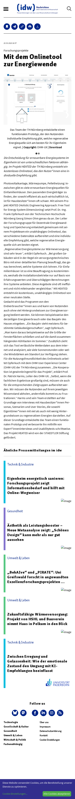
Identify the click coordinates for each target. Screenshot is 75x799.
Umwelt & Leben (13, 735)
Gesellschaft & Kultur (16, 726)
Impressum (45, 726)
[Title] (22, 26)
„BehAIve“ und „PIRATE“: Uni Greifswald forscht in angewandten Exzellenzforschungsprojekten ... (37, 577)
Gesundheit (10, 731)
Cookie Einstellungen (50, 739)
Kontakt (44, 735)
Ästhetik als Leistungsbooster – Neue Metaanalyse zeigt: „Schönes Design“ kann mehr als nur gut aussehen (38, 532)
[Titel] (7, 26)
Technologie (11, 722)
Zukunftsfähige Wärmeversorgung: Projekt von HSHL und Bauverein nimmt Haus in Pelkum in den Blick (37, 619)
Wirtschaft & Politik (15, 739)
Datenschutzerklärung (51, 731)
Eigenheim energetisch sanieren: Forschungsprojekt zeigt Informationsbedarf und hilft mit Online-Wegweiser (36, 485)
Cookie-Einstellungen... (15, 793)
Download (55, 147)
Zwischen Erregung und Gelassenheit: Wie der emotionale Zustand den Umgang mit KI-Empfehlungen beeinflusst (37, 663)
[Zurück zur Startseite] (37, 9)
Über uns (44, 722)
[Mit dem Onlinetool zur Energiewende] (14, 26)
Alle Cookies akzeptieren (57, 793)
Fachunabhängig (13, 744)
